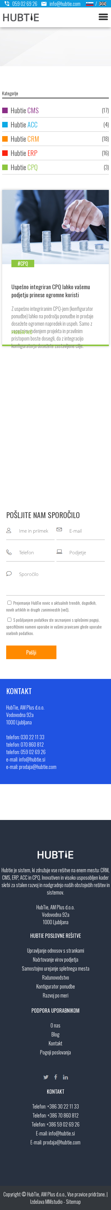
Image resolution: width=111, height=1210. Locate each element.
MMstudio (54, 1201)
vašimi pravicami (66, 626)
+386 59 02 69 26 (63, 1124)
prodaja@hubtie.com (61, 1142)
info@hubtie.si (62, 1133)
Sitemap (73, 1201)
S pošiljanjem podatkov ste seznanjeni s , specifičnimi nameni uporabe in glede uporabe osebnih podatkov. (54, 626)
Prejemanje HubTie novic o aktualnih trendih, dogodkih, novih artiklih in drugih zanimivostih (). (51, 606)
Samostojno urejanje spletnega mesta (55, 968)
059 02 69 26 (24, 3)
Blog (55, 1034)
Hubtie (59, 110)
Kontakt (55, 1043)
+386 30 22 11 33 (63, 1106)
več (64, 609)
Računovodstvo (55, 977)
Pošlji (31, 652)
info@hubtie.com (65, 3)
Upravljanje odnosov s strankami (55, 950)
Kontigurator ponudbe (55, 986)
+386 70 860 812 (63, 1115)
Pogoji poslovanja (55, 1052)
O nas (55, 1025)
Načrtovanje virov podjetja (55, 959)
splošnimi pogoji (86, 619)
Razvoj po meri (55, 995)
